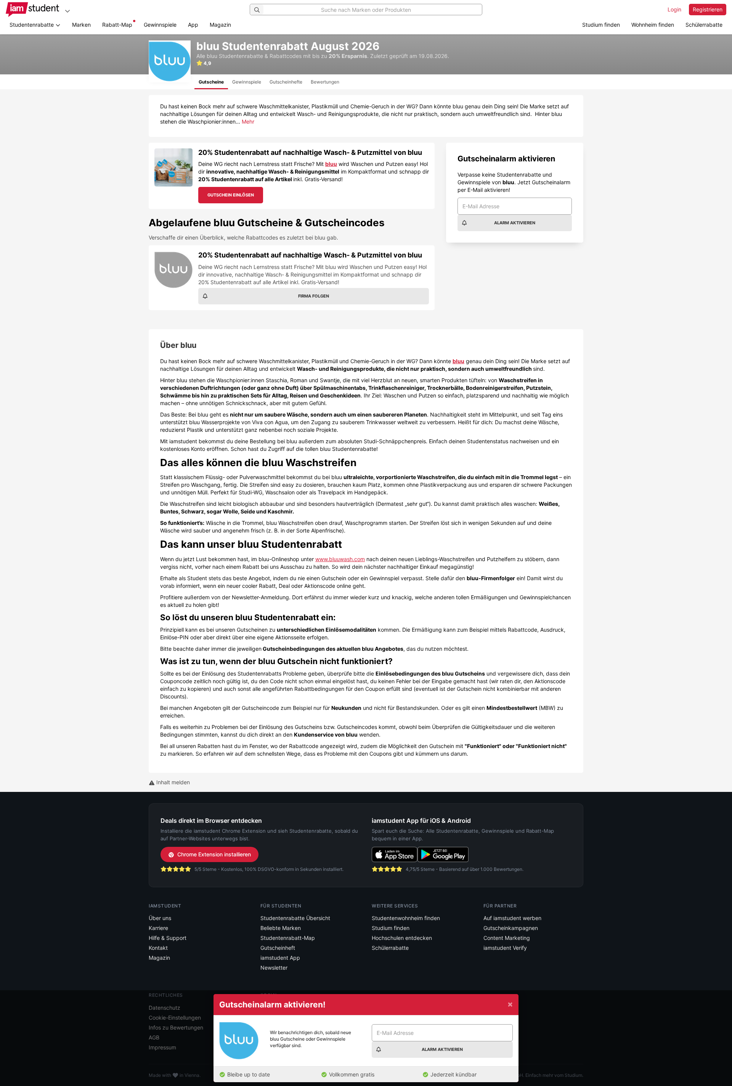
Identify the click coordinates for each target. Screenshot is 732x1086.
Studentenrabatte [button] (32, 24)
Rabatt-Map (117, 24)
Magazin (220, 24)
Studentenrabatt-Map (287, 938)
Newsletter (273, 967)
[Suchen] (256, 9)
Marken (81, 24)
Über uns (160, 918)
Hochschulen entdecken (402, 938)
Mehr (248, 121)
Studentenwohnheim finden (406, 918)
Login (674, 9)
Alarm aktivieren (514, 222)
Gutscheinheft (277, 947)
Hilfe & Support (167, 938)
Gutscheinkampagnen (510, 928)
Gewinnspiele (160, 24)
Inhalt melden (172, 782)
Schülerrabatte (703, 24)
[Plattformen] (67, 11)
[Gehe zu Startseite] (32, 9)
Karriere (158, 928)
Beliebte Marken (280, 928)
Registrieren (707, 9)
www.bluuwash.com (340, 559)
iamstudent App (280, 957)
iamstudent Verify (505, 947)
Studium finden (601, 24)
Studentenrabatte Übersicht (295, 918)
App (193, 24)
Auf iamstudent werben (512, 918)
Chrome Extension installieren (214, 854)
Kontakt (158, 947)
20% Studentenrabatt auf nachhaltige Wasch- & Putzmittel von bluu (310, 152)
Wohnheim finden (652, 24)
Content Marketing (506, 938)
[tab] (211, 81)
